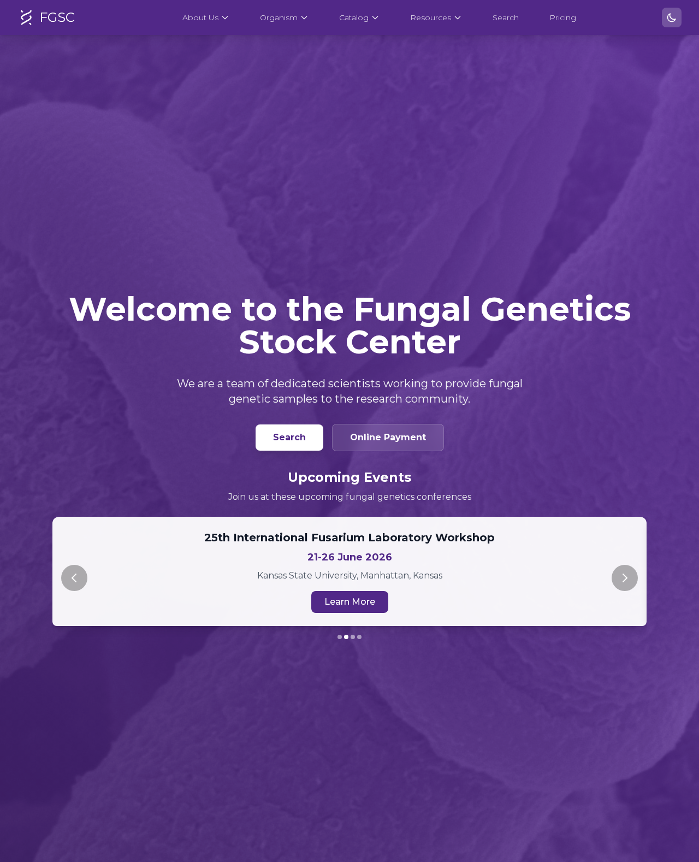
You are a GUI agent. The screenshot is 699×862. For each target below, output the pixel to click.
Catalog (354, 17)
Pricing (562, 17)
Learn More (349, 602)
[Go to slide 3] (353, 637)
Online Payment (388, 437)
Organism (279, 17)
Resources (430, 17)
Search (506, 17)
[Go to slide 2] (346, 637)
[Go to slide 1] (339, 637)
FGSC (57, 17)
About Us (200, 17)
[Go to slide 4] (359, 637)
